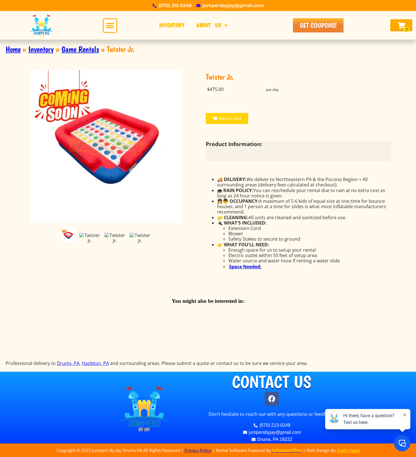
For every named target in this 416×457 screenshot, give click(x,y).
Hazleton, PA (95, 363)
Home (13, 49)
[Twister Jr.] (68, 235)
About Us (208, 25)
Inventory (172, 25)
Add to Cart (229, 118)
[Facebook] (272, 399)
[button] (110, 25)
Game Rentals (80, 49)
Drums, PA (68, 363)
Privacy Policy (198, 450)
